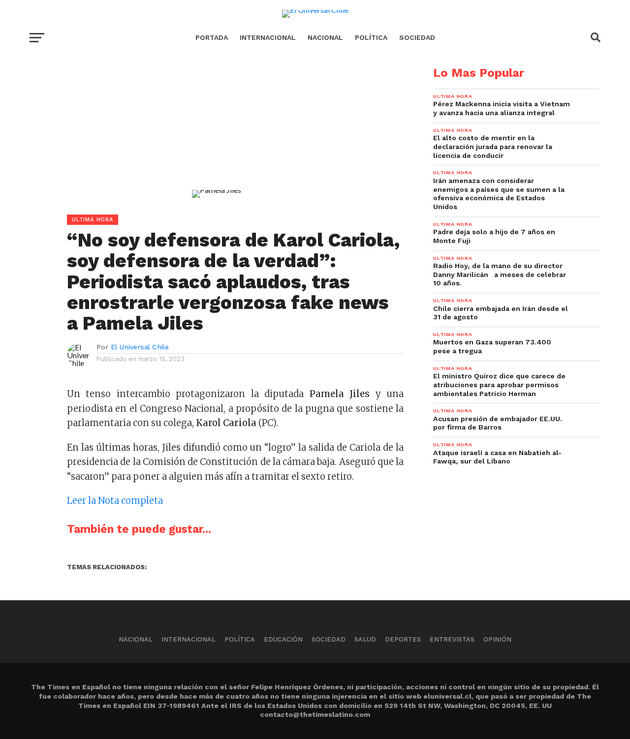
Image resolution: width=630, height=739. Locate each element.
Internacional (268, 37)
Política (371, 37)
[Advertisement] (217, 136)
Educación (283, 639)
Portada (211, 37)
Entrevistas (452, 639)
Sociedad (417, 37)
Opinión (497, 639)
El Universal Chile (140, 347)
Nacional (325, 37)
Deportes (403, 639)
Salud (365, 639)
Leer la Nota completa (115, 500)
